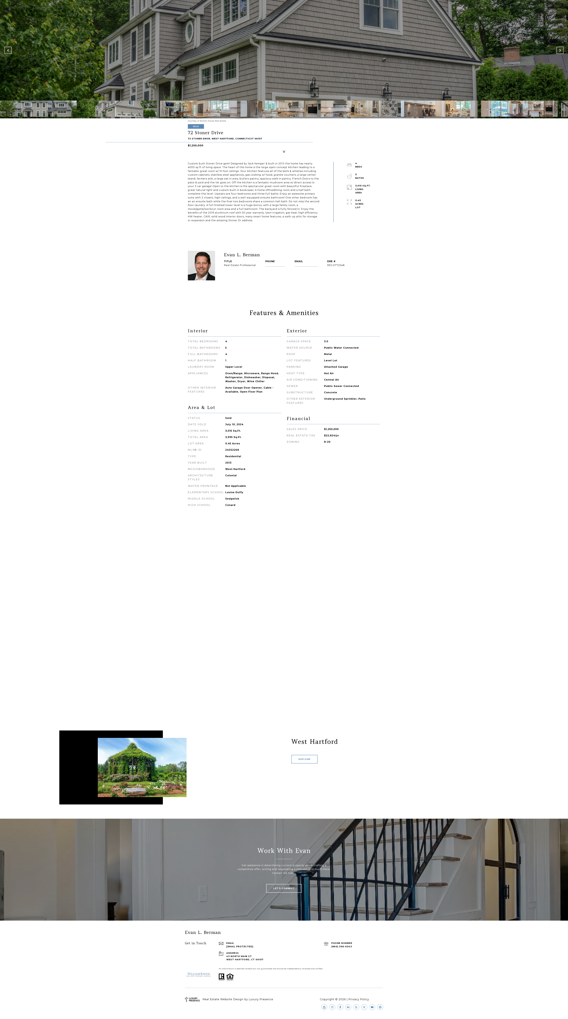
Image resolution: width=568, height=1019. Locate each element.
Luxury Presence (261, 999)
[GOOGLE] (380, 1007)
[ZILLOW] (324, 1007)
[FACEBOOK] (340, 1007)
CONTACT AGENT (242, 275)
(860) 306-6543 (275, 265)
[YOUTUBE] (372, 1007)
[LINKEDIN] (348, 1007)
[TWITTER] (364, 1007)
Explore (304, 759)
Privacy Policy (358, 999)
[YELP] (356, 1007)
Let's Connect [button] (284, 888)
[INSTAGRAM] (332, 1007)
